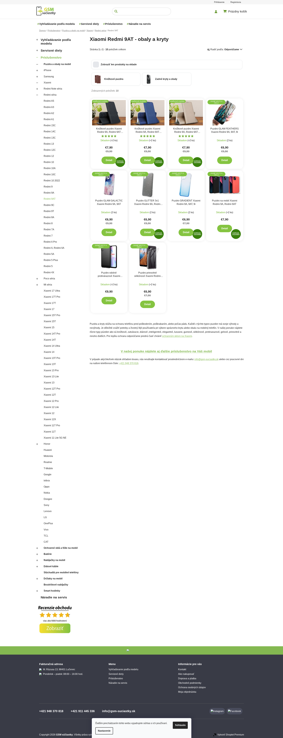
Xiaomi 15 (49, 327)
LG (45, 517)
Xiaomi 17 (49, 309)
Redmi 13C (50, 137)
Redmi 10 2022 (52, 180)
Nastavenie (104, 731)
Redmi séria (50, 95)
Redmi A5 (49, 101)
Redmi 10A (50, 168)
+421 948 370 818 (128, 363)
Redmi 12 (49, 156)
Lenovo (48, 511)
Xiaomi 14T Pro (52, 333)
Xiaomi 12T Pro (52, 388)
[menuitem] (57, 24)
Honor (47, 444)
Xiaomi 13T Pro (52, 358)
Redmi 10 (49, 162)
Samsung (49, 76)
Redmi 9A (49, 192)
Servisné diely (51, 50)
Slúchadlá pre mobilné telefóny (61, 572)
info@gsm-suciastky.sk (206, 359)
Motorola (48, 456)
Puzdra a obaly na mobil (57, 64)
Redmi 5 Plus (51, 260)
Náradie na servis (54, 597)
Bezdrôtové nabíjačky (56, 584)
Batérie (48, 554)
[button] (166, 64)
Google (47, 474)
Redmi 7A (49, 229)
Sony (46, 505)
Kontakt (182, 669)
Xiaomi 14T (50, 340)
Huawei (48, 450)
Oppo (46, 486)
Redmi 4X (49, 272)
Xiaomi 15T (50, 321)
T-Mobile (48, 468)
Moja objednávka (187, 692)
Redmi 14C (50, 131)
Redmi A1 (49, 119)
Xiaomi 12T (50, 395)
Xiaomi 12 (49, 413)
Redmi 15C (50, 125)
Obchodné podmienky (189, 683)
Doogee (48, 499)
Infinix (47, 480)
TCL (46, 535)
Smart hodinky (52, 590)
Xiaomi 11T (50, 431)
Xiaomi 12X (50, 419)
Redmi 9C (49, 205)
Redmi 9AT (50, 199)
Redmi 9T (49, 211)
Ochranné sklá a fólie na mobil (61, 548)
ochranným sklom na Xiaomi (177, 336)
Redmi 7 (48, 235)
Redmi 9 (48, 186)
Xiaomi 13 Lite (51, 376)
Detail (109, 160)
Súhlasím (180, 725)
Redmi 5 (48, 266)
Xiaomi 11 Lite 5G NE (55, 437)
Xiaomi (47, 82)
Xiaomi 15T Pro (52, 315)
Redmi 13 (49, 144)
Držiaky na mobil (53, 578)
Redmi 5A (49, 254)
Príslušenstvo (51, 57)
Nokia (47, 493)
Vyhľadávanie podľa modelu (56, 41)
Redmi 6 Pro (50, 242)
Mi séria (48, 284)
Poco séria (49, 278)
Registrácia (235, 2)
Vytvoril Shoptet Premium (230, 734)
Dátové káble (51, 566)
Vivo (46, 529)
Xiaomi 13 (49, 382)
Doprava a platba (187, 678)
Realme (48, 462)
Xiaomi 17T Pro (52, 297)
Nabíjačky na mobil (54, 560)
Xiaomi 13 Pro (51, 370)
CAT (46, 542)
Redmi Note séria (53, 88)
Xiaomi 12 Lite (51, 407)
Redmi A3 (49, 107)
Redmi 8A (49, 217)
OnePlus (48, 523)
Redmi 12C (50, 150)
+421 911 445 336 (83, 711)
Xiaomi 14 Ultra (52, 346)
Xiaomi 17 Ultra (52, 290)
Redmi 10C (50, 174)
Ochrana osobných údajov (192, 687)
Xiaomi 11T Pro (52, 425)
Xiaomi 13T (50, 364)
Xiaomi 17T (50, 303)
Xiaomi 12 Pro (51, 401)
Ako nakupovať (186, 674)
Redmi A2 (49, 113)
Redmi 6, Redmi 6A (54, 248)
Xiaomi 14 (49, 352)
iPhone (47, 70)
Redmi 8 (48, 223)
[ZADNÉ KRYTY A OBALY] (225, 112)
